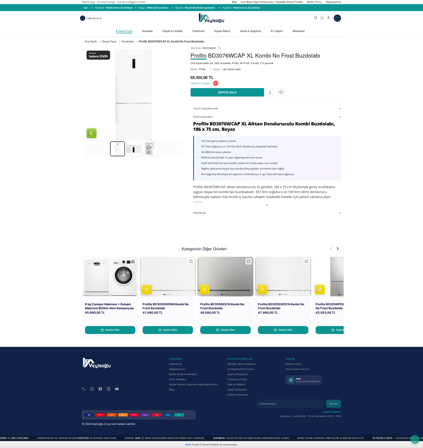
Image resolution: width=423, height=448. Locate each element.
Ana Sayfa (91, 41)
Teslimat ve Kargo (237, 379)
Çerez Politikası (177, 379)
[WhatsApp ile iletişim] (415, 439)
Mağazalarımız (177, 369)
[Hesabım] (328, 18)
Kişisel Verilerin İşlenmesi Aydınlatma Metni (193, 384)
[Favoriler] (322, 18)
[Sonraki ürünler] (337, 248)
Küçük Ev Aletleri (173, 31)
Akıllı (188, 444)
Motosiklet (299, 31)
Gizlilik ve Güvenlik (237, 394)
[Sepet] (337, 18)
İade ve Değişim (236, 384)
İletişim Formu (294, 363)
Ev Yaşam (277, 31)
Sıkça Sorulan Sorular (297, 369)
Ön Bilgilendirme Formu (240, 369)
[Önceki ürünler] (330, 248)
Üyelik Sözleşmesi (237, 389)
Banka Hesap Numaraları (183, 374)
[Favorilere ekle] (133, 261)
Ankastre (147, 31)
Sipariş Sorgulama (237, 374)
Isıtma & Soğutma (250, 31)
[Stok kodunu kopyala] (219, 48)
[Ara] (316, 18)
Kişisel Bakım (222, 31)
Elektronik (198, 31)
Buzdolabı (128, 41)
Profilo (202, 69)
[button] (328, 18)
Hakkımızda (175, 363)
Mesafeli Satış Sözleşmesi (241, 363)
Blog (171, 389)
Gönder (333, 403)
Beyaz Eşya (125, 31)
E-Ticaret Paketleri (209, 444)
